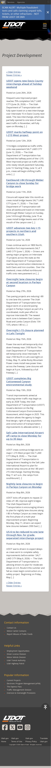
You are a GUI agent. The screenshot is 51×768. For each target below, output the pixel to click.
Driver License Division (16, 654)
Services (10, 2)
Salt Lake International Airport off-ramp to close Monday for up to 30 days (25, 435)
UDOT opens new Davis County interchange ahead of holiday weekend (24, 84)
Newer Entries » (14, 75)
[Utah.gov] (3, 2)
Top (45, 707)
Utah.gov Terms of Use (16, 740)
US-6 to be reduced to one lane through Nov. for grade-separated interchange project (25, 535)
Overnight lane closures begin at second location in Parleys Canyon (24, 282)
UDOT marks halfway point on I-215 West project (24, 133)
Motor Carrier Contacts (16, 631)
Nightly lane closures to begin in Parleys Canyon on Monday (24, 485)
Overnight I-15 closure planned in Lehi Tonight (25, 332)
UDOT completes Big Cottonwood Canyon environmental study (19, 381)
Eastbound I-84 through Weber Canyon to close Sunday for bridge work (25, 183)
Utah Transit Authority (16, 660)
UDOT (14, 25)
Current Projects (14, 680)
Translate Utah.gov (44, 740)
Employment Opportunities (18, 651)
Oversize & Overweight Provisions (21, 693)
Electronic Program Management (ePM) (23, 683)
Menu (45, 28)
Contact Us (11, 628)
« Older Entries (13, 72)
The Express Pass (14, 686)
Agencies (21, 2)
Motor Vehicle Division (16, 657)
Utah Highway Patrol (15, 663)
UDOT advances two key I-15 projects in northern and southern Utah (23, 231)
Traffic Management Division (19, 690)
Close (48, 12)
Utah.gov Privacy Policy (31, 740)
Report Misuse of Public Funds (19, 634)
